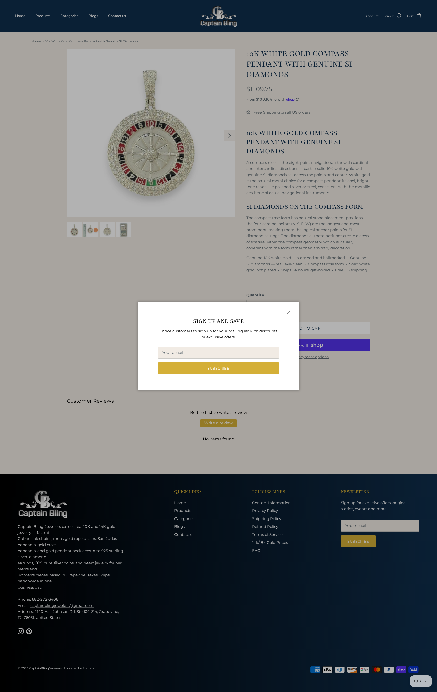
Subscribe (218, 368)
